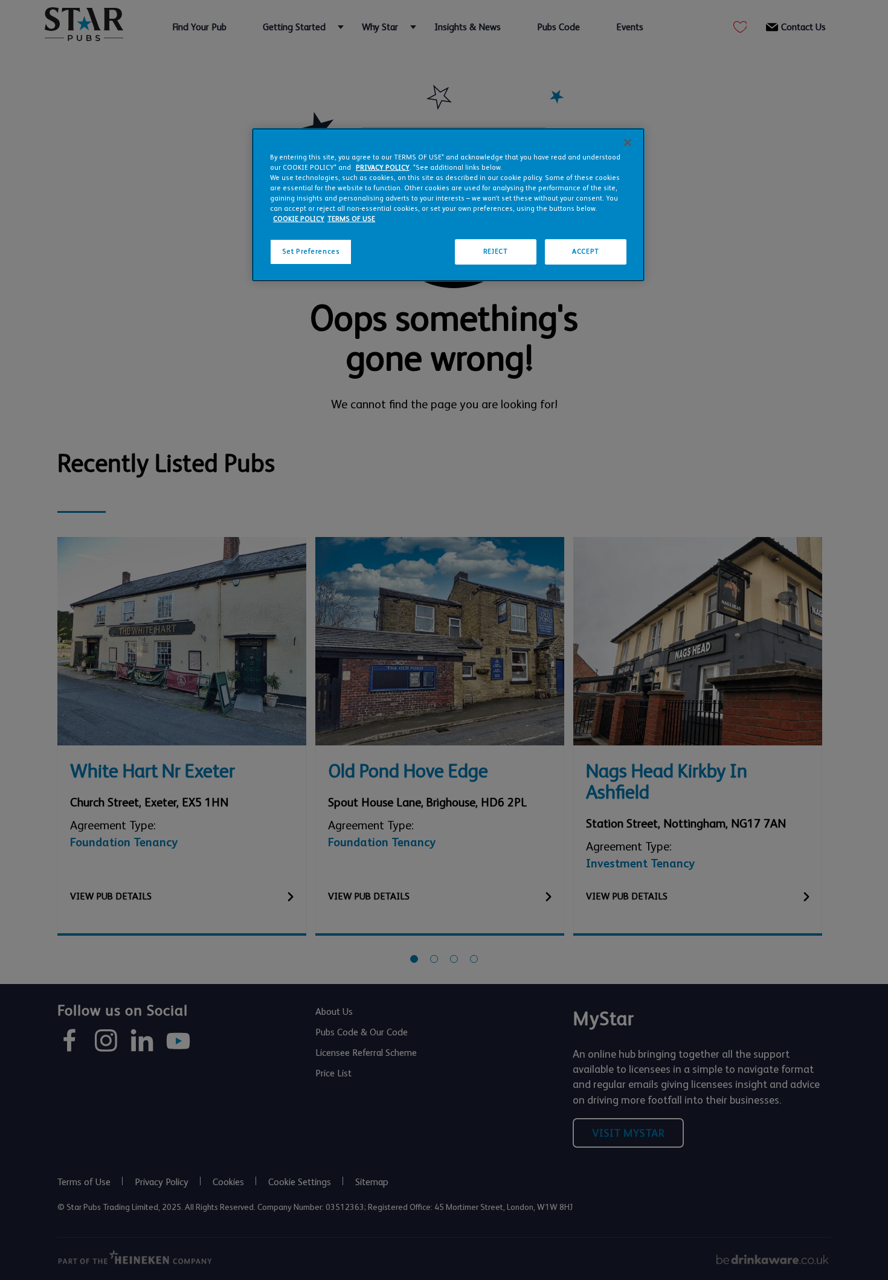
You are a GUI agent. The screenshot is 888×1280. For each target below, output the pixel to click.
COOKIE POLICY (298, 219)
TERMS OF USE (351, 219)
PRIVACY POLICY (383, 168)
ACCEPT (585, 252)
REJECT (495, 252)
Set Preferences (311, 252)
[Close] (627, 142)
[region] (448, 204)
